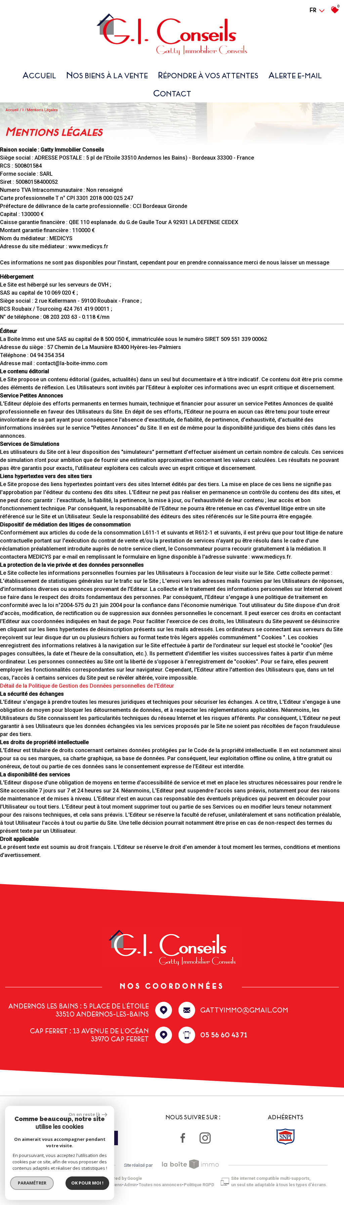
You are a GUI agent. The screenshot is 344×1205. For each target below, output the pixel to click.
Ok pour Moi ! (87, 1183)
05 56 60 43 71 (223, 1035)
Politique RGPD (199, 1184)
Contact (172, 93)
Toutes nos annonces (160, 1184)
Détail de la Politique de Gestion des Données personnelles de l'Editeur (87, 686)
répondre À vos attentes (208, 75)
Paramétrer (32, 1183)
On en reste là (84, 1114)
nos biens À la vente (107, 75)
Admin (130, 1184)
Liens (116, 1184)
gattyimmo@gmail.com (244, 1010)
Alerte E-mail (295, 75)
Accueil (39, 75)
